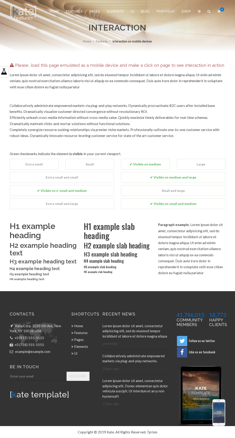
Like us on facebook (202, 351)
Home (54, 11)
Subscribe (78, 376)
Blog (145, 11)
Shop (186, 11)
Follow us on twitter (202, 340)
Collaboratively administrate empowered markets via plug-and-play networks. (133, 358)
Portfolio (166, 11)
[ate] (23, 11)
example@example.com (32, 351)
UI (132, 11)
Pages (94, 11)
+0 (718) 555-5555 (29, 345)
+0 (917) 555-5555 (29, 338)
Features (74, 11)
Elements (115, 11)
